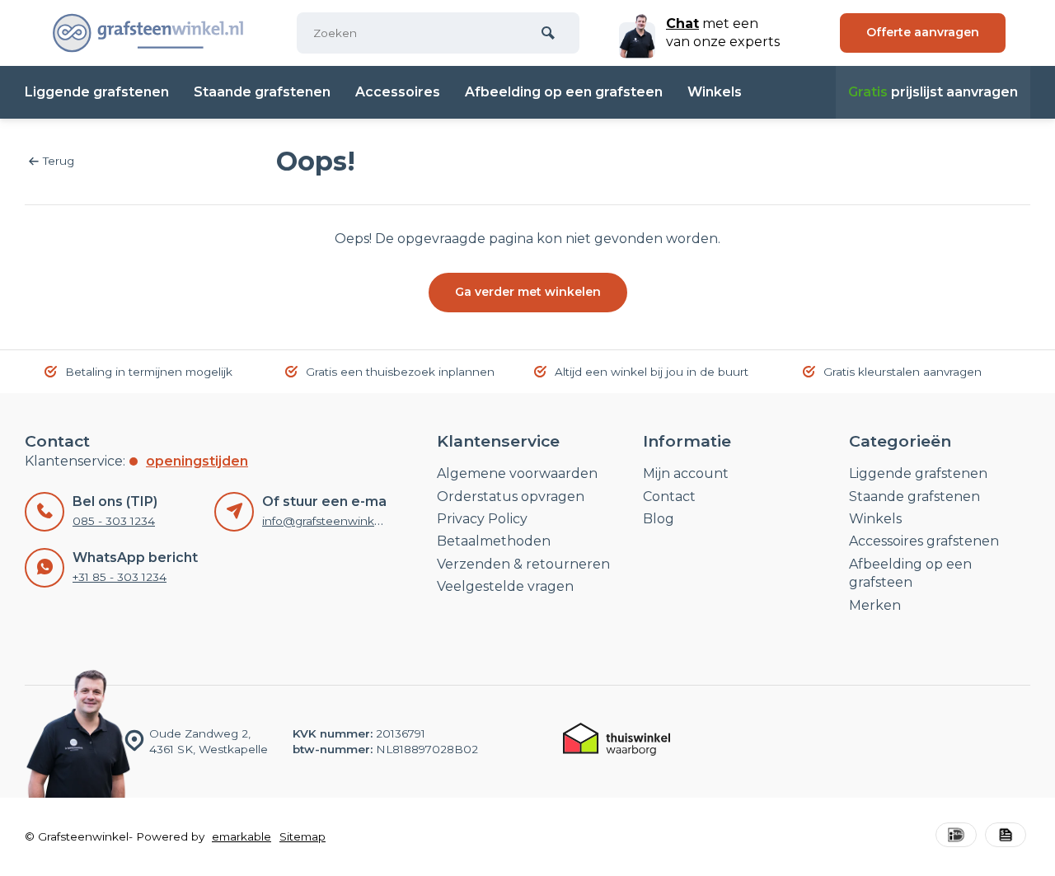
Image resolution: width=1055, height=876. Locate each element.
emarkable (241, 836)
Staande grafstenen (262, 92)
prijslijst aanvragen (933, 92)
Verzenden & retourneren (523, 564)
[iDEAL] (956, 836)
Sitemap (302, 836)
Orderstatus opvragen (510, 496)
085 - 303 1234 (114, 520)
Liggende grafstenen (97, 92)
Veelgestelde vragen (505, 586)
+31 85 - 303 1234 (119, 576)
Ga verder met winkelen (528, 291)
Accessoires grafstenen (924, 541)
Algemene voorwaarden (517, 473)
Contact (669, 496)
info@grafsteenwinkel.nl (329, 520)
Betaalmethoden (494, 541)
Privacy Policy (482, 519)
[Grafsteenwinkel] (148, 33)
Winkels (714, 92)
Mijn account (686, 473)
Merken (875, 605)
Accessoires (397, 92)
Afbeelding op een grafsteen (564, 92)
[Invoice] (1005, 836)
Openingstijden (197, 461)
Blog (658, 519)
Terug (58, 160)
